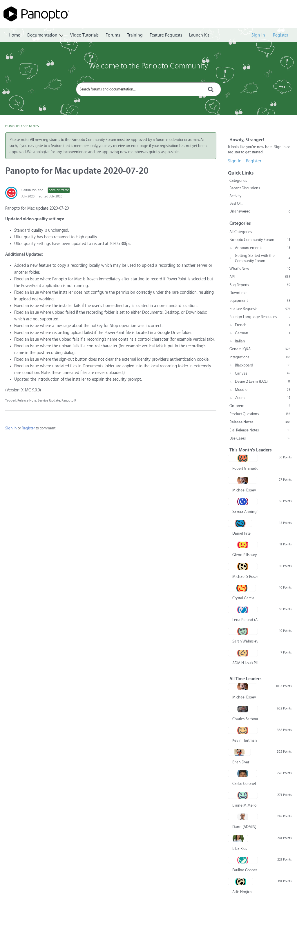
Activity (235, 196)
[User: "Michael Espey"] (242, 480)
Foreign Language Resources (259, 317)
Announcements (262, 248)
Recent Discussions (244, 188)
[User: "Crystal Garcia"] (242, 588)
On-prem (259, 406)
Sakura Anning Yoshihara (245, 511)
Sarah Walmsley (245, 641)
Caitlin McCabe (32, 190)
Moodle (262, 389)
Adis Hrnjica (242, 892)
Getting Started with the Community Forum (262, 258)
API (259, 277)
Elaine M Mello (244, 805)
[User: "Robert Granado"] (243, 458)
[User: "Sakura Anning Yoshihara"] (243, 501)
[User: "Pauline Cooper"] (243, 859)
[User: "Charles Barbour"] (243, 708)
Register (280, 35)
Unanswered (259, 211)
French (262, 325)
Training (135, 35)
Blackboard (262, 365)
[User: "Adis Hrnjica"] (240, 881)
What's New (259, 268)
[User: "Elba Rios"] (238, 838)
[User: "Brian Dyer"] (239, 752)
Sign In (258, 35)
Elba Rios (239, 848)
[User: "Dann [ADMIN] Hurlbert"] (243, 816)
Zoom (262, 397)
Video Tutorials (84, 35)
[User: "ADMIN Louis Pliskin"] (243, 652)
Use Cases (259, 438)
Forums (113, 35)
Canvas (262, 373)
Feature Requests (166, 35)
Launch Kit (199, 35)
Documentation (42, 35)
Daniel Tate (241, 533)
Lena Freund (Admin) (245, 620)
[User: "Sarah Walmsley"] (243, 631)
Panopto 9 (68, 400)
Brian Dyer (240, 762)
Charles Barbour (245, 719)
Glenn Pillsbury (244, 555)
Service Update (49, 400)
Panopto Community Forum (259, 239)
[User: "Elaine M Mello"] (243, 795)
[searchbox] (148, 89)
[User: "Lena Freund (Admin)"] (243, 609)
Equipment (259, 300)
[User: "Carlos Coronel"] (242, 773)
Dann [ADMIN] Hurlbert (245, 827)
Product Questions (259, 414)
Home (14, 35)
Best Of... (236, 203)
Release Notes (259, 422)
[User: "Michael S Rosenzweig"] (243, 566)
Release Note (26, 400)
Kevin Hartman (244, 740)
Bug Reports (259, 285)
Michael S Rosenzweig (245, 576)
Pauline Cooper (244, 870)
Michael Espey (244, 490)
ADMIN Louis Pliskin (245, 663)
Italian (240, 341)
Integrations (259, 357)
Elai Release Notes (259, 430)
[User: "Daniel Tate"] (240, 523)
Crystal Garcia (243, 598)
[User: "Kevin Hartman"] (243, 730)
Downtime (238, 293)
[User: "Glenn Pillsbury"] (243, 544)
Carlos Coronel (244, 783)
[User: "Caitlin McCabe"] (11, 193)
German (262, 333)
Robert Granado (245, 468)
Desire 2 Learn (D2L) (262, 381)
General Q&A (259, 349)
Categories (238, 180)
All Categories (240, 232)
